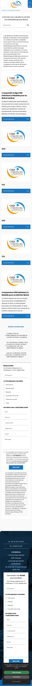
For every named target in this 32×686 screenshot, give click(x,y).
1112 (3, 256)
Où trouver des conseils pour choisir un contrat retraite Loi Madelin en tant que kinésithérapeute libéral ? (16, 345)
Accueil (4, 10)
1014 (3, 149)
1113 (3, 185)
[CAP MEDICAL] (16, 4)
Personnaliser (16, 681)
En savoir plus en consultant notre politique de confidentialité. (17, 462)
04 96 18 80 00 (16, 564)
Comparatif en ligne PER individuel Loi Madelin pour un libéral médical (14, 95)
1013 (3, 220)
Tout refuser (16, 677)
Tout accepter (16, 672)
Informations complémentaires (15, 407)
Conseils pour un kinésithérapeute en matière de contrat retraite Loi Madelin (15, 335)
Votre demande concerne (13, 381)
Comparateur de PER (13, 10)
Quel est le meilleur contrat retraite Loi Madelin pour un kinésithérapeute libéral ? (15, 355)
